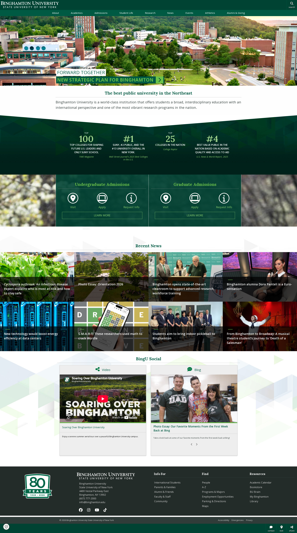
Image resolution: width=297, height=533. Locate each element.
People (206, 482)
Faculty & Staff (162, 496)
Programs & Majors (213, 492)
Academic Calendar (260, 482)
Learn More (118, 215)
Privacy (249, 520)
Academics (77, 12)
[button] (6, 527)
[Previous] (191, 444)
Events (189, 12)
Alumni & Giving (236, 12)
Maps (205, 506)
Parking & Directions (214, 501)
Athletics (210, 12)
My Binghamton (259, 496)
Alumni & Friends (164, 492)
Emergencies (238, 520)
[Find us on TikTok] (105, 510)
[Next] (196, 444)
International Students (167, 482)
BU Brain (255, 492)
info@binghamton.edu (92, 502)
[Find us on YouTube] (97, 510)
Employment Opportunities (218, 496)
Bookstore (270, 487)
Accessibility (223, 520)
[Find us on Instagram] (89, 510)
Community (161, 501)
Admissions (101, 12)
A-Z (204, 487)
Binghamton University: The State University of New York (30, 4)
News (170, 12)
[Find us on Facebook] (81, 510)
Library (254, 501)
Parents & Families (165, 487)
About (55, 12)
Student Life (126, 12)
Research (150, 12)
